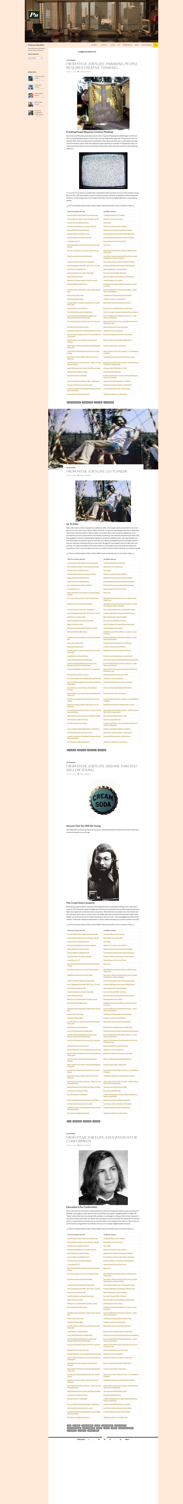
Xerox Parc (107, 245)
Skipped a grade (93, 1430)
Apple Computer (120, 1425)
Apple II (106, 1428)
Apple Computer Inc (74, 1428)
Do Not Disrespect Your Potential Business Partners (84, 330)
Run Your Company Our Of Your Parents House (82, 250)
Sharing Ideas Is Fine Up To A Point (114, 241)
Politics (103, 45)
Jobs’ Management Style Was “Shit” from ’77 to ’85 (83, 265)
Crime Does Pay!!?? (73, 241)
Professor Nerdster (36, 45)
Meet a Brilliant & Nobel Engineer (78, 230)
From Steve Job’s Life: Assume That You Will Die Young (101, 768)
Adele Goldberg (87, 1425)
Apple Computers (88, 1428)
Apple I (99, 1428)
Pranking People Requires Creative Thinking (81, 226)
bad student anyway (126, 1428)
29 (99, 1439)
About (137, 45)
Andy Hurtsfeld (107, 1425)
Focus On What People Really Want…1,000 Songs (83, 381)
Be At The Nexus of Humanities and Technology (118, 276)
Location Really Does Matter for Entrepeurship (82, 215)
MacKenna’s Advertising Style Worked (79, 256)
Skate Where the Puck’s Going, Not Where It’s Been (84, 368)
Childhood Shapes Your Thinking (114, 215)
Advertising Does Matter (75, 299)
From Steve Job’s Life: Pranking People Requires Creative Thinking (102, 66)
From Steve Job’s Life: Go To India (96, 471)
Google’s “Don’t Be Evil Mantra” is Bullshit (116, 381)
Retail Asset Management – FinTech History (39, 112)
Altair (97, 1425)
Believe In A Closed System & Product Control (82, 280)
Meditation (81, 750)
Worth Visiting (127, 45)
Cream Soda (77, 1121)
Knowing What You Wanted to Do (78, 234)
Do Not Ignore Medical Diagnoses (78, 394)
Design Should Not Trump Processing (115, 327)
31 (110, 1439)
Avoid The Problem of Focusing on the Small (117, 334)
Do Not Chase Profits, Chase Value (114, 345)
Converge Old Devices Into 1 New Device (116, 388)
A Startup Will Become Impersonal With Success (119, 265)
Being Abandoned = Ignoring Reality (115, 269)
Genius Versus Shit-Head (75, 295)
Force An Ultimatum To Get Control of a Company (83, 321)
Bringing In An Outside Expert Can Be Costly (117, 308)
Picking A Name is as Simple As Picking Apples (118, 237)
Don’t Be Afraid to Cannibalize (77, 375)
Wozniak (96, 1121)
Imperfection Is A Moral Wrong (77, 308)
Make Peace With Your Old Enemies (115, 394)
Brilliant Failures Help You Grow (78, 327)
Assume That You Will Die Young (78, 222)
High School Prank (74, 402)
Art (119, 45)
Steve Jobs (98, 402)
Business (94, 45)
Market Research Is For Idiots (113, 280)
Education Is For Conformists (113, 219)
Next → (128, 1439)
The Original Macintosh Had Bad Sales (79, 312)
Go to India (71, 750)
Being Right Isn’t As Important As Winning (117, 302)
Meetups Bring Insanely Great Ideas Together (118, 230)
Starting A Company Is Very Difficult (115, 226)
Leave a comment (85, 72)
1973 (69, 1121)
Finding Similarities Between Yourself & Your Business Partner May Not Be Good (82, 316)
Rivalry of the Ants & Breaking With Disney (117, 340)
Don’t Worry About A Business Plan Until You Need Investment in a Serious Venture (120, 257)
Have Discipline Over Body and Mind (79, 237)
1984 (69, 1425)
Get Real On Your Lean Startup (113, 330)
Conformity (72, 1430)
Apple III (114, 1428)
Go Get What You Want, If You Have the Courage (83, 219)
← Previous (80, 1439)
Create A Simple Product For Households (80, 262)
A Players (77, 1425)
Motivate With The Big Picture (77, 284)
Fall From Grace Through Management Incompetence (120, 312)
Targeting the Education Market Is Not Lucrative (119, 357)
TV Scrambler (109, 402)
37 (120, 1439)
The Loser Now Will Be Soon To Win (115, 368)
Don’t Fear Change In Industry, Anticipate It (117, 385)
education (82, 1430)
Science (112, 45)
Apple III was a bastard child (76, 269)
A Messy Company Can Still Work (114, 299)
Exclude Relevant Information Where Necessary (119, 234)
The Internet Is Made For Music (77, 372)
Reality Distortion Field (75, 276)
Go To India (107, 222)
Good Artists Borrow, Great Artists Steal (80, 273)
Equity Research (147, 45)
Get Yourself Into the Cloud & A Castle (79, 385)
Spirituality (92, 750)
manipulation (87, 402)
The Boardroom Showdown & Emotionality (117, 295)
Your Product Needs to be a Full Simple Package (119, 262)
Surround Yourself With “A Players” (115, 273)
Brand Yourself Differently (112, 372)
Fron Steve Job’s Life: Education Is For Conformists (101, 1139)
